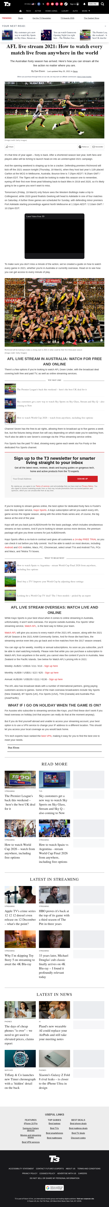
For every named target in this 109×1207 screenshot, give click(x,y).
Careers (82, 1173)
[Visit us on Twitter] (43, 4)
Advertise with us (66, 1173)
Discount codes (78, 1138)
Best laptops (54, 1123)
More (84, 11)
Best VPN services (31, 1142)
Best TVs (54, 1128)
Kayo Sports (40, 510)
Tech (28, 11)
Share (11, 147)
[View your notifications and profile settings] (84, 4)
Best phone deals (78, 1123)
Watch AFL (30, 626)
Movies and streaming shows (30, 1136)
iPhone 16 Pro (30, 1123)
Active (38, 11)
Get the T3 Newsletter (42, 18)
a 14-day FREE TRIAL (85, 539)
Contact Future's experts (50, 1169)
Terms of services (43, 486)
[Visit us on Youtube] (52, 4)
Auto (75, 11)
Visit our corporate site (85, 1199)
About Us (70, 1169)
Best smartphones (54, 1133)
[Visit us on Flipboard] (61, 4)
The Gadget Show (91, 18)
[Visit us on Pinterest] (47, 4)
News (75, 71)
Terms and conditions (88, 1169)
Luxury (65, 11)
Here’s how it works (84, 77)
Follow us (85, 147)
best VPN (46, 736)
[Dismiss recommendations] (105, 26)
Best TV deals (78, 1133)
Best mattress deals (78, 1128)
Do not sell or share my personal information (54, 1178)
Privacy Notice (87, 486)
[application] (54, 236)
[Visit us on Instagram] (56, 4)
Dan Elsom (39, 71)
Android (9, 547)
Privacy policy (29, 1173)
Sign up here (51, 666)
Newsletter (99, 147)
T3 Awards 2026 (67, 18)
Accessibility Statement (21, 1169)
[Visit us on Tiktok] (66, 4)
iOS (20, 547)
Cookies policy (47, 1173)
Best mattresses (54, 1138)
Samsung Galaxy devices (31, 1129)
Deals (20, 18)
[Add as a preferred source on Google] (54, 1188)
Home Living (51, 11)
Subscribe (93, 4)
